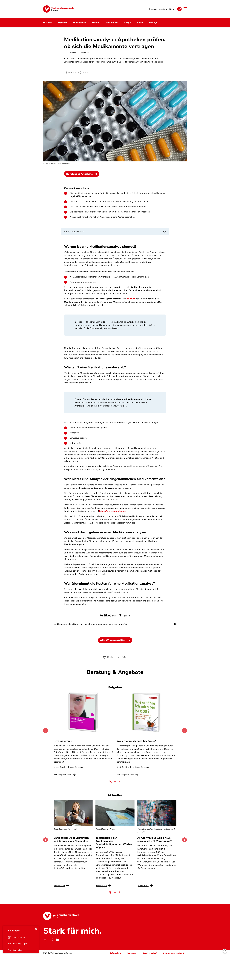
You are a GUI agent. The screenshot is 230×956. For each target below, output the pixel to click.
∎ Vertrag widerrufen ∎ (173, 953)
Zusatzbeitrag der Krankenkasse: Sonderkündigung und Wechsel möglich (114, 842)
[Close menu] (35, 928)
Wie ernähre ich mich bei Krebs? (136, 741)
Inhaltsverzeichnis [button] (74, 231)
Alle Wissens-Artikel (113, 640)
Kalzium (131, 298)
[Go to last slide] (45, 730)
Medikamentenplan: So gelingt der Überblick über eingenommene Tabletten (90, 624)
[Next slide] (184, 730)
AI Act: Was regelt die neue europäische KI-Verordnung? (154, 839)
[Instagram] (51, 939)
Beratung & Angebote (79, 174)
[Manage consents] (225, 951)
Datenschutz (115, 953)
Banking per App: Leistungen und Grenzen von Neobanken (71, 839)
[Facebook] (45, 939)
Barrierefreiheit (150, 953)
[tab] (110, 781)
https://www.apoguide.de (112, 511)
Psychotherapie (63, 741)
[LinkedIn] (57, 939)
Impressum (132, 953)
